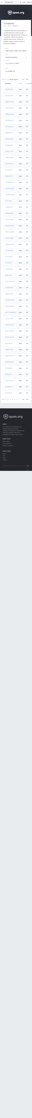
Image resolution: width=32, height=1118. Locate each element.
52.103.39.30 (8, 368)
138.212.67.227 (9, 108)
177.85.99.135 (9, 287)
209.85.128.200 (9, 362)
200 (23, 79)
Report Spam (6, 441)
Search (6, 48)
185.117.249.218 (10, 232)
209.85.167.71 (9, 176)
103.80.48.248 (9, 213)
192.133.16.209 (9, 188)
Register (29, 2)
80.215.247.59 (9, 95)
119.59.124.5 (8, 269)
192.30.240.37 (9, 163)
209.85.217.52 (9, 349)
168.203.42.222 (9, 114)
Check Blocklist (7, 443)
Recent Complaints (8, 445)
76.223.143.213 (9, 325)
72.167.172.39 (9, 318)
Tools (4, 458)
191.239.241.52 (9, 120)
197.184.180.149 (10, 194)
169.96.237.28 (9, 89)
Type (20, 83)
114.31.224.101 (9, 380)
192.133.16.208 (9, 300)
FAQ (4, 456)
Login (24, 2)
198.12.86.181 (9, 126)
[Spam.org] (16, 417)
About (4, 453)
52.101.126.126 (9, 331)
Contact (5, 460)
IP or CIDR (7, 60)
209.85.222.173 (9, 355)
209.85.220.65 (9, 139)
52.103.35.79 (8, 393)
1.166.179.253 (9, 157)
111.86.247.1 (8, 263)
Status (6, 54)
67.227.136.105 (9, 281)
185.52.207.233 (9, 225)
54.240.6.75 (8, 374)
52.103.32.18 (8, 386)
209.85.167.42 (9, 294)
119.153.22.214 (9, 182)
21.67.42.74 (8, 201)
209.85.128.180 (9, 102)
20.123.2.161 (8, 170)
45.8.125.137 (8, 343)
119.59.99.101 (9, 207)
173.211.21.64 (9, 151)
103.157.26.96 (9, 219)
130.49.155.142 (9, 244)
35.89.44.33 (8, 275)
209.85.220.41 (9, 132)
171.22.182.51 (9, 250)
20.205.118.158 (9, 337)
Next (27, 79)
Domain (6, 68)
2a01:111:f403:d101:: (11, 312)
